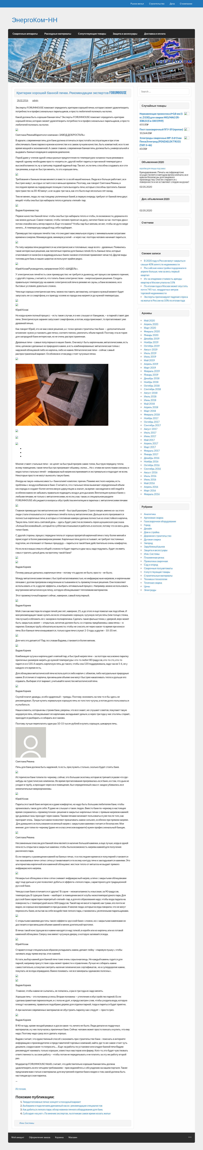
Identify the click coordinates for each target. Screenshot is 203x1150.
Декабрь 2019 (151, 338)
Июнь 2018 (150, 400)
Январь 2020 (151, 335)
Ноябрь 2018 (151, 382)
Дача (172, 3)
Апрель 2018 (151, 407)
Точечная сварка (153, 582)
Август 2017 (150, 428)
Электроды (150, 590)
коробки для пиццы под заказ (152, 168)
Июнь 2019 (150, 356)
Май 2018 (149, 403)
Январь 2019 (151, 374)
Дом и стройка (151, 532)
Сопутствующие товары (92, 33)
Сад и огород (151, 564)
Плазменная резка (154, 557)
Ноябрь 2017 (151, 418)
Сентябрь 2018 (152, 389)
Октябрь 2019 (152, 345)
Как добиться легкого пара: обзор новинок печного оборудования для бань (63, 1109)
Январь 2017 (151, 454)
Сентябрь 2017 (152, 425)
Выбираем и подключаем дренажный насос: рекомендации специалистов (62, 1105)
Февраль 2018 (152, 414)
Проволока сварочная (156, 561)
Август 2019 (150, 349)
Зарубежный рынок (154, 546)
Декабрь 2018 (151, 378)
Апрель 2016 (151, 486)
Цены (147, 586)
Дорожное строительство (157, 535)
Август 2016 (150, 472)
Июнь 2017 (150, 436)
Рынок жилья (137, 3)
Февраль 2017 (152, 450)
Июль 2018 (150, 396)
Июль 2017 (150, 432)
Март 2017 (150, 447)
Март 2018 (150, 410)
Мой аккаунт (17, 1137)
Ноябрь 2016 (151, 461)
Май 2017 (149, 439)
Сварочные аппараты (25, 33)
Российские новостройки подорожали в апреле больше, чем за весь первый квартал (163, 272)
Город (147, 525)
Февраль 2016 (152, 494)
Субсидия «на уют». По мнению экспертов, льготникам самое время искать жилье (67, 1113)
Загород (148, 543)
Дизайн (148, 528)
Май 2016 (149, 483)
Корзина (59, 1137)
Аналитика (150, 514)
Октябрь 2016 (152, 465)
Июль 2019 (150, 353)
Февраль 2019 (152, 371)
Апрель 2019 (151, 363)
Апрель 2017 (151, 443)
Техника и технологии (155, 579)
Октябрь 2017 (152, 421)
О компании (186, 3)
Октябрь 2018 (152, 385)
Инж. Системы (27, 1123)
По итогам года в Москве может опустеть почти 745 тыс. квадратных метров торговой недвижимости (164, 290)
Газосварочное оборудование (160, 521)
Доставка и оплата (154, 33)
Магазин (73, 1137)
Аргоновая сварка (153, 517)
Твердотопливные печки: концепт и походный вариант (52, 1101)
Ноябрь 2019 (151, 342)
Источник (21, 1088)
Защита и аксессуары (125, 33)
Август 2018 (150, 392)
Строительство (156, 3)
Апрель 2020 (151, 324)
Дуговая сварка (152, 539)
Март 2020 (150, 327)
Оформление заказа (39, 1137)
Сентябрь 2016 (152, 468)
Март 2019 (150, 367)
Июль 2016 (150, 476)
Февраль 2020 (152, 331)
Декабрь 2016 (151, 457)
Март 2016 (150, 490)
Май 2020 (149, 320)
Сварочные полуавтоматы (158, 568)
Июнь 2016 (150, 479)
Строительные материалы (158, 575)
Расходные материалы (57, 33)
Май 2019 (149, 360)
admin (35, 100)
